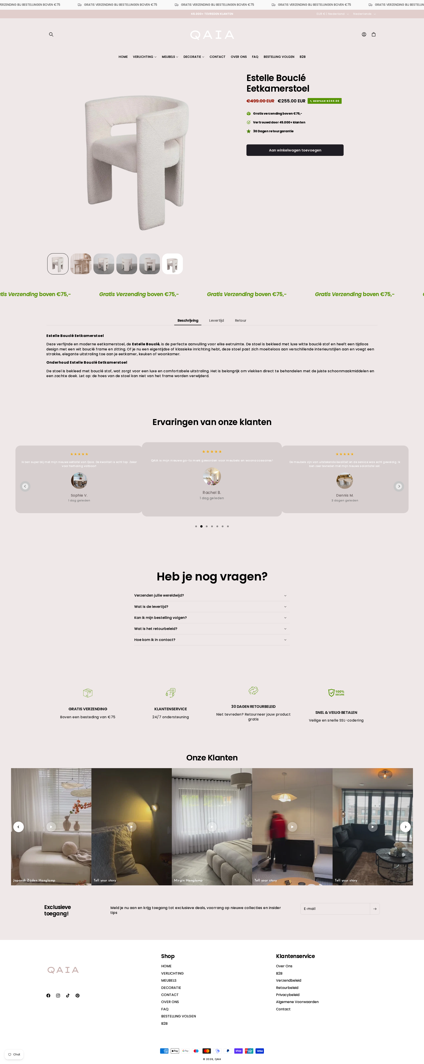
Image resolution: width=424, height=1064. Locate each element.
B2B (164, 1023)
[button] (51, 34)
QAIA (218, 1059)
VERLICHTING (172, 973)
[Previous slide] (25, 486)
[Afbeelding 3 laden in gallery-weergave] (103, 263)
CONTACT (170, 995)
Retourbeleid (287, 987)
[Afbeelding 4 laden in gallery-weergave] (126, 263)
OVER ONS (170, 1002)
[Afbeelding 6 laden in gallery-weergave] (172, 263)
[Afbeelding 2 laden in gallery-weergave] (80, 263)
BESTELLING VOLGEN (178, 1016)
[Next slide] (399, 486)
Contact (283, 1009)
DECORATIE (171, 987)
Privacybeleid (287, 995)
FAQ (164, 1009)
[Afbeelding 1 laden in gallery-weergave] (57, 263)
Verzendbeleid (288, 980)
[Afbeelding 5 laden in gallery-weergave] (149, 263)
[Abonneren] (375, 909)
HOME (166, 966)
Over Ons (284, 966)
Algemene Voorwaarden (297, 1002)
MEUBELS (168, 980)
